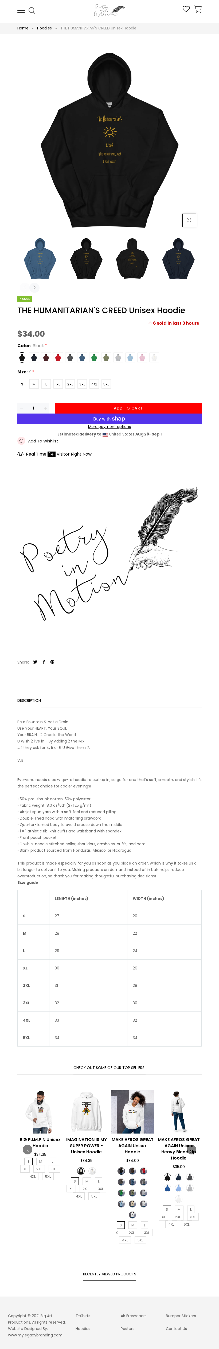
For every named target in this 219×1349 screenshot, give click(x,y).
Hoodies (44, 28)
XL (58, 384)
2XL (70, 384)
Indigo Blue (82, 357)
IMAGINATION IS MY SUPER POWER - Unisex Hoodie (86, 1145)
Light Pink (142, 357)
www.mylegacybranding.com (35, 1335)
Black (22, 357)
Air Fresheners (134, 1315)
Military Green (106, 357)
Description (29, 700)
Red (58, 357)
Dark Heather (70, 357)
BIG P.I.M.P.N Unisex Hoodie (40, 1142)
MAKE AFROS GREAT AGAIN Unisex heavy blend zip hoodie (179, 1148)
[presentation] (25, 288)
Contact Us (176, 1328)
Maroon (46, 357)
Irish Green (94, 357)
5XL (106, 384)
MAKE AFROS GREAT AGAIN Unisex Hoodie (133, 1145)
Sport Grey (118, 357)
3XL (82, 384)
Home (23, 28)
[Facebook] (44, 662)
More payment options (109, 426)
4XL (94, 384)
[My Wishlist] (186, 10)
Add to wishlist (43, 441)
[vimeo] (52, 662)
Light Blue (130, 357)
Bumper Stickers (181, 1315)
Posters (127, 1328)
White (154, 357)
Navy (34, 357)
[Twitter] (35, 662)
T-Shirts (83, 1315)
